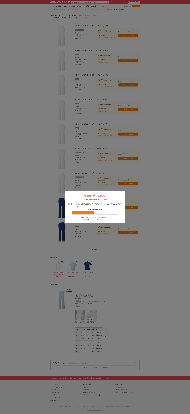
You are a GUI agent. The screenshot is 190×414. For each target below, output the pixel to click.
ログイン (93, 219)
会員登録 (100, 217)
